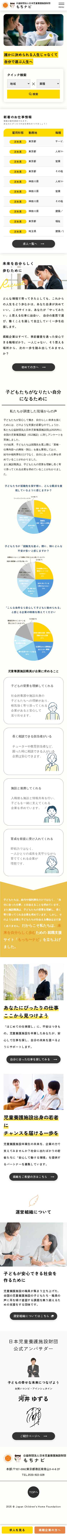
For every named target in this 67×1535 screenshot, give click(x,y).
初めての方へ (30, 367)
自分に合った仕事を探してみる (30, 1059)
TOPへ (33, 1492)
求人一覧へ (30, 243)
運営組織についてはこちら (31, 1316)
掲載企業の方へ (50, 1530)
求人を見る (17, 1530)
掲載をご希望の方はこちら (30, 1177)
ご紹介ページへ (30, 1436)
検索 (35, 94)
